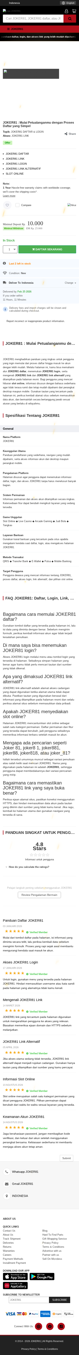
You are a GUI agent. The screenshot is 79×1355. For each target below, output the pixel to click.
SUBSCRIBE (59, 1299)
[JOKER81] (12, 11)
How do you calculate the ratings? (28, 867)
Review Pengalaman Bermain (39, 894)
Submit (66, 1158)
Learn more (9, 195)
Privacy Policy (28, 1349)
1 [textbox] (9, 249)
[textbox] (68, 3)
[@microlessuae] (38, 1326)
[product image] (31, 73)
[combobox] (68, 3)
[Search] (69, 19)
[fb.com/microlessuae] (49, 1326)
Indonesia (14, 3)
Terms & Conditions (48, 1349)
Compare (26, 205)
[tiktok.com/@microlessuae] (61, 1326)
